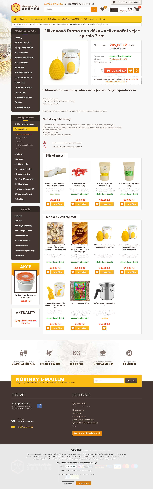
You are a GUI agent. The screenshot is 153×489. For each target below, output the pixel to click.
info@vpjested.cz (25, 426)
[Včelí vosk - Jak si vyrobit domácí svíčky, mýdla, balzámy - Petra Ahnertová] (55, 233)
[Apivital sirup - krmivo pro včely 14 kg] (25, 281)
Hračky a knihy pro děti (25, 189)
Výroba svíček (21, 129)
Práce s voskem (21, 62)
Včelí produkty (25, 117)
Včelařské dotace (22, 107)
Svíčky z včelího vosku (24, 124)
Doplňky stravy (21, 184)
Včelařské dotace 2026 (70, 19)
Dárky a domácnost (23, 194)
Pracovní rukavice (22, 240)
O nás (22, 19)
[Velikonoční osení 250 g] (79, 291)
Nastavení (68, 483)
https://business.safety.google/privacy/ (79, 466)
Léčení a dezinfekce (23, 87)
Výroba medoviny (22, 174)
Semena (18, 216)
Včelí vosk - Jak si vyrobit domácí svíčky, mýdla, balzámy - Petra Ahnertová (55, 247)
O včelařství (52, 19)
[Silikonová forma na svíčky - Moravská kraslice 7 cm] (104, 233)
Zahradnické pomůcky (24, 250)
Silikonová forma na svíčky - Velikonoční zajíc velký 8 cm (55, 305)
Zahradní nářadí (22, 245)
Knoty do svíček (21, 138)
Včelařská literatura (23, 97)
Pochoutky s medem (24, 169)
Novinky (18, 38)
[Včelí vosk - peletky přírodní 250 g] (104, 171)
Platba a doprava (36, 19)
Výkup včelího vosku (79, 404)
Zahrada (25, 209)
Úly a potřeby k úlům (24, 47)
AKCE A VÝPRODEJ (22, 42)
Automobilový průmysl (89, 433)
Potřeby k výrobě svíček (24, 145)
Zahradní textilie (22, 235)
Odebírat (131, 381)
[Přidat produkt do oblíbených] (130, 70)
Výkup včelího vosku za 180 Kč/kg (25, 321)
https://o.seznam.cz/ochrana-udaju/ (79, 470)
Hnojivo (18, 221)
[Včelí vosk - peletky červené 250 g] (79, 171)
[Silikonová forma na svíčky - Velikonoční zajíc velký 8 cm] (55, 291)
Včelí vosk (19, 141)
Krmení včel (20, 82)
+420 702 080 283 (26, 420)
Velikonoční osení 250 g (80, 303)
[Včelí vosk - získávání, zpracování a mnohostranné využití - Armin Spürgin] (79, 233)
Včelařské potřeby (25, 31)
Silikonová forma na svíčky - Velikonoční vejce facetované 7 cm (129, 247)
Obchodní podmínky (79, 416)
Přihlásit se (122, 2)
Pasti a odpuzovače (23, 231)
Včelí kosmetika (22, 164)
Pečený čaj (19, 199)
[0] (102, 9)
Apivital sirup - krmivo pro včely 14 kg (25, 296)
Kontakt (102, 19)
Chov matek (20, 92)
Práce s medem (21, 52)
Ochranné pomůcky (23, 77)
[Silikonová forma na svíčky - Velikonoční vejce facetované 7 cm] (129, 233)
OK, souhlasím (83, 483)
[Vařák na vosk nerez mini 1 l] (104, 291)
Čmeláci (18, 102)
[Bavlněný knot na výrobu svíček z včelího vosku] (55, 171)
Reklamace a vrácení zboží (81, 407)
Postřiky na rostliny (23, 226)
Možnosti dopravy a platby (116, 81)
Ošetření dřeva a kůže (24, 179)
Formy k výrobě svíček (24, 134)
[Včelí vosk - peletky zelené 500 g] (129, 171)
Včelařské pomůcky (23, 72)
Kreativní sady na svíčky (24, 149)
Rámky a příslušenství (24, 57)
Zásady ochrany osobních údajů (83, 420)
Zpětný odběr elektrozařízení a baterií (85, 423)
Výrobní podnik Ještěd (118, 59)
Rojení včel (19, 67)
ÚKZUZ (74, 426)
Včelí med (19, 154)
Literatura (19, 255)
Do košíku (119, 70)
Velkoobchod (89, 19)
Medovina (19, 159)
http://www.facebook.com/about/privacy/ (80, 474)
